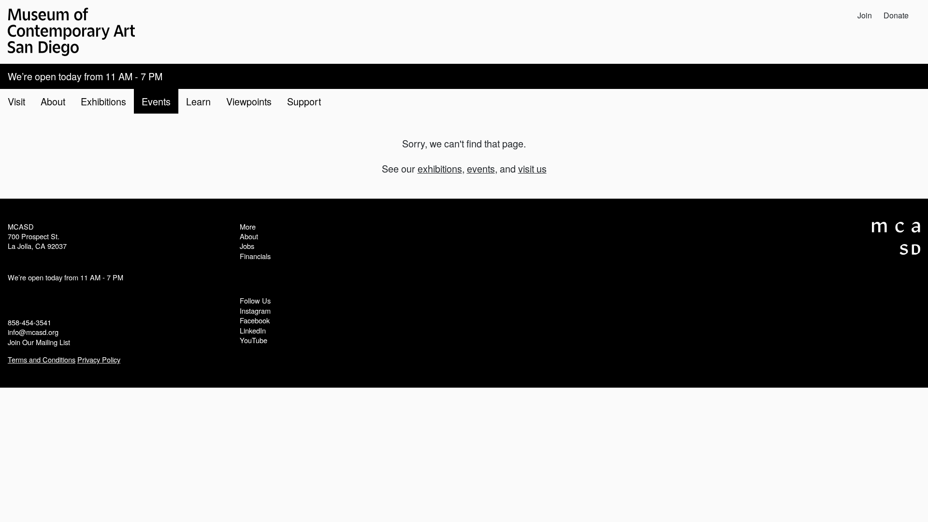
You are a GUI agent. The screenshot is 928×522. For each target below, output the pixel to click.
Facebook (255, 320)
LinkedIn (253, 330)
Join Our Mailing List (39, 342)
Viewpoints (249, 101)
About (249, 236)
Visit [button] (16, 101)
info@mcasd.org (33, 332)
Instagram (255, 310)
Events (156, 101)
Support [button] (304, 101)
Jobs (247, 246)
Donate (896, 15)
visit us (532, 168)
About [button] (53, 101)
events (481, 168)
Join (864, 15)
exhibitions (440, 168)
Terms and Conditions (41, 359)
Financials (255, 256)
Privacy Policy (98, 359)
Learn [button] (198, 101)
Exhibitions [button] (103, 101)
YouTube (253, 340)
